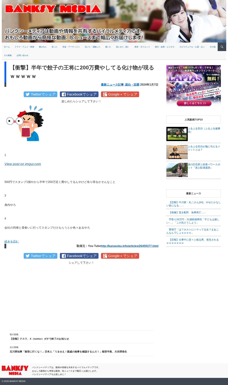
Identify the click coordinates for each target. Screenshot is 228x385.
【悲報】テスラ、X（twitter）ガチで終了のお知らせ (39, 336)
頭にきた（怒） (123, 47)
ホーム (7, 47)
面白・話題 (132, 84)
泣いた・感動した (92, 47)
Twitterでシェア (43, 94)
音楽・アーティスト (71, 47)
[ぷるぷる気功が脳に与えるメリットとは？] (177, 151)
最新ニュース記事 (112, 84)
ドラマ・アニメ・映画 (24, 47)
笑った (55, 47)
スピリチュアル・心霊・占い (192, 47)
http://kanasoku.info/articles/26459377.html (129, 245)
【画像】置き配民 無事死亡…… (187, 212)
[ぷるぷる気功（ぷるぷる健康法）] (177, 133)
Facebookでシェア (82, 94)
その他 (213, 47)
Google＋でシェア (122, 94)
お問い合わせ (22, 55)
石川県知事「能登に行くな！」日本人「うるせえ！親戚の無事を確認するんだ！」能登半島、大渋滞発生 (68, 349)
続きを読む (11, 241)
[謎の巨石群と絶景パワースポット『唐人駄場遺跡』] (177, 169)
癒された (43, 47)
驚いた (108, 47)
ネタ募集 (8, 55)
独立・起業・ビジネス (165, 47)
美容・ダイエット (142, 47)
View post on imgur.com (22, 164)
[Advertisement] (81, 295)
